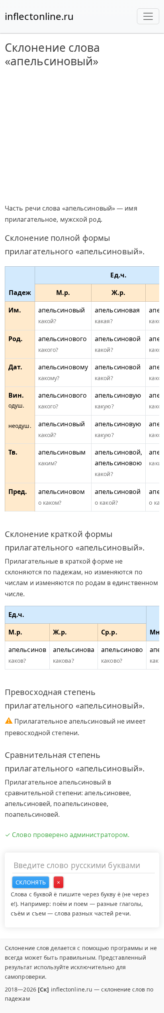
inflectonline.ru (39, 16)
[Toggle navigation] (148, 16)
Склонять (31, 882)
